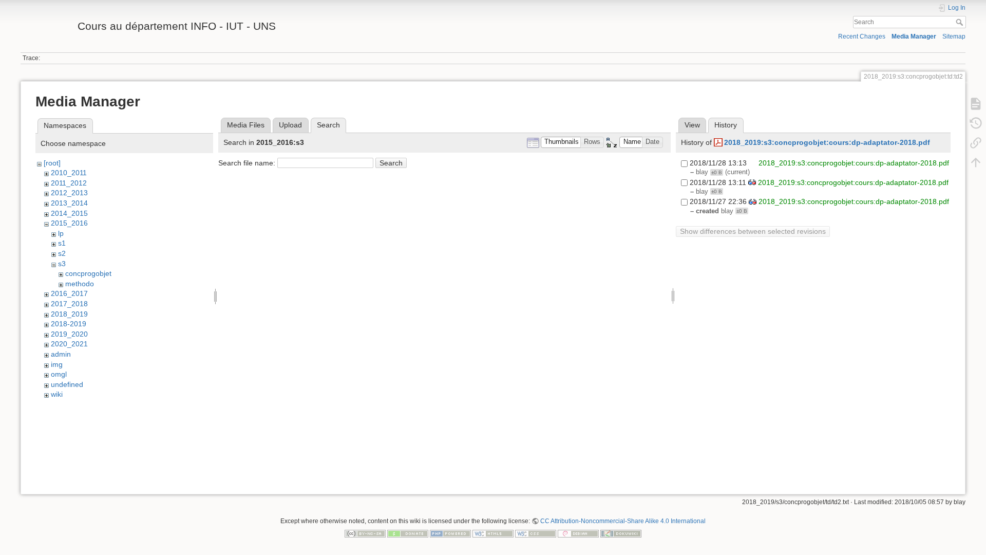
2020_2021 (69, 344)
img (57, 364)
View (692, 125)
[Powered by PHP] (450, 532)
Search (960, 22)
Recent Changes (861, 36)
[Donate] (407, 532)
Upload (290, 125)
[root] (52, 163)
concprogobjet (88, 273)
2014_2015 (69, 213)
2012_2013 (69, 193)
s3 (62, 264)
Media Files (245, 125)
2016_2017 (69, 293)
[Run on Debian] (578, 532)
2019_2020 (69, 334)
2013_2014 (69, 203)
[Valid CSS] (535, 532)
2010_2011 (69, 173)
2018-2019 (68, 324)
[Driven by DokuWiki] (620, 532)
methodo (79, 284)
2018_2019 (69, 314)
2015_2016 (69, 223)
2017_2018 (69, 304)
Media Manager (914, 36)
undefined (67, 384)
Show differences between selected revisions (753, 231)
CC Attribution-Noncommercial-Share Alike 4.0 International (623, 521)
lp (61, 233)
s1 (62, 243)
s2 (62, 253)
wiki (57, 394)
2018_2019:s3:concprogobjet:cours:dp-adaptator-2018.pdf (827, 142)
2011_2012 (69, 183)
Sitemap (953, 36)
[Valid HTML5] (493, 532)
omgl (59, 374)
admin (61, 354)
